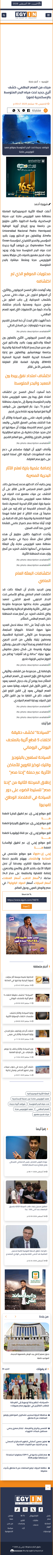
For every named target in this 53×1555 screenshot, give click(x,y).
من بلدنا (44, 1316)
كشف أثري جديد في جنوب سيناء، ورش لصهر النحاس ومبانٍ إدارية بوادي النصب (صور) (18, 1069)
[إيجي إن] (26, 15)
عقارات (35, 1520)
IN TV (23, 1515)
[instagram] (25, 1509)
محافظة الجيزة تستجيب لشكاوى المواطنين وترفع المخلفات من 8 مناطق (25, 1417)
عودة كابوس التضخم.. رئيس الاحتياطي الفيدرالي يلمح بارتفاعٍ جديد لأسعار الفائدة (28, 1163)
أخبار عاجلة (33, 82)
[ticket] (17, 1509)
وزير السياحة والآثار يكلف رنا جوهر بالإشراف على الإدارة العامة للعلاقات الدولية (18, 1051)
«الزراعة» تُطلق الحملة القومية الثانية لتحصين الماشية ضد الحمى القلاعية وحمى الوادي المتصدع (26, 1252)
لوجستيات (47, 1531)
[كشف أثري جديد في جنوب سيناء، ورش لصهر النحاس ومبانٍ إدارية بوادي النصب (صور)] (42, 1066)
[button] (15, 1317)
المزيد (6, 1368)
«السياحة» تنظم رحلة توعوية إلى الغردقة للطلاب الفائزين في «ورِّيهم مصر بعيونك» (29, 1404)
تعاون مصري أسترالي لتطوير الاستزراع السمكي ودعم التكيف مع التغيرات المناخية (26, 1443)
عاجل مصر (49, 1517)
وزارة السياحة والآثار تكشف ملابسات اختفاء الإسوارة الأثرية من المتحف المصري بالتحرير (19, 1015)
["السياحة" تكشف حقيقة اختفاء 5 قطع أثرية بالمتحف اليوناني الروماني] (42, 995)
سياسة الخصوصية (9, 1529)
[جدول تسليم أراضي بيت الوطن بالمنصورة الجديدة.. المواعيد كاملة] (26, 1336)
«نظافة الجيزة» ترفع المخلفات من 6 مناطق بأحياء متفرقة (25, 1470)
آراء (23, 1528)
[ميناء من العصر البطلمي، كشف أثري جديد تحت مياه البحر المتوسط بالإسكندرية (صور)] (23, 110)
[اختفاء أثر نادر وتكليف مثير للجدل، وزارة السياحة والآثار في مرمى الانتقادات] (42, 1030)
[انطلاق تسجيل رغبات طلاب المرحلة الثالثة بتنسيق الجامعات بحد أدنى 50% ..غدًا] (26, 1192)
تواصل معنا (10, 1517)
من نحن (10, 1523)
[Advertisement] (26, 50)
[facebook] (41, 1509)
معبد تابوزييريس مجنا (24, 1109)
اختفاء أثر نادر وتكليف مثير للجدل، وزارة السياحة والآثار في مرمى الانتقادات (18, 1033)
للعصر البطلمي (43, 1109)
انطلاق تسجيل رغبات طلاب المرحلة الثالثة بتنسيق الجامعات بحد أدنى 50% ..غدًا (28, 1208)
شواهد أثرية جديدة (17, 1104)
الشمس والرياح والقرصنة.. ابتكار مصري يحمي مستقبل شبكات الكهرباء (27, 1430)
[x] (33, 1509)
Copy (25, 906)
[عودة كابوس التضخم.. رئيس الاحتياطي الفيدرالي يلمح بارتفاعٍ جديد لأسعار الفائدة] (26, 1147)
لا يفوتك (41, 1368)
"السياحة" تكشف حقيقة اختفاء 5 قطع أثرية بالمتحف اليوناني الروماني (18, 997)
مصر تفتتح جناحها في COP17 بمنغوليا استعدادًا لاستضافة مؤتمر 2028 (26, 1456)
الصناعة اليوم (48, 1525)
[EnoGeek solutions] (16, 1550)
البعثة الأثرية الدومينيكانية (38, 1094)
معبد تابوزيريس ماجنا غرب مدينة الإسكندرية (30, 1099)
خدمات (35, 1525)
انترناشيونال (33, 1515)
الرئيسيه (45, 82)
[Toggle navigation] (48, 15)
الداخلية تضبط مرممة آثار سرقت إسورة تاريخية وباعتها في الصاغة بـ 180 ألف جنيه (19, 979)
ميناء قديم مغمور (41, 1114)
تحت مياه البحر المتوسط (39, 1104)
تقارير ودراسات (21, 1522)
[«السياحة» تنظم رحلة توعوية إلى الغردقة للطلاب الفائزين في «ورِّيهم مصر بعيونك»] (26, 1386)
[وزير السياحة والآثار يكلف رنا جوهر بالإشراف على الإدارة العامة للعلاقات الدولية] (42, 1048)
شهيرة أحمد (41, 204)
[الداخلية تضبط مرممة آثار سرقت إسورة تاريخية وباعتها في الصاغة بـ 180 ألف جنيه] (42, 977)
